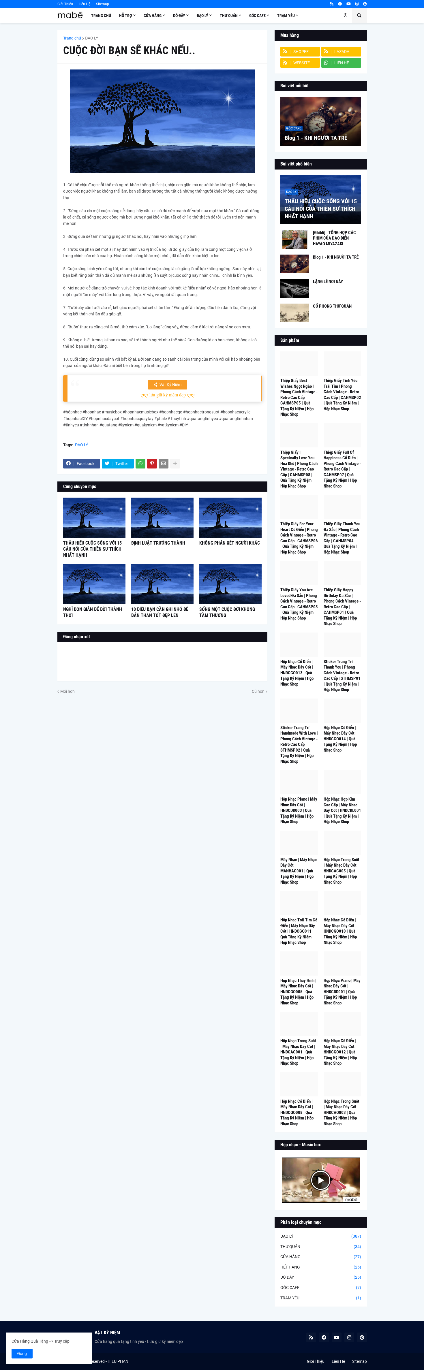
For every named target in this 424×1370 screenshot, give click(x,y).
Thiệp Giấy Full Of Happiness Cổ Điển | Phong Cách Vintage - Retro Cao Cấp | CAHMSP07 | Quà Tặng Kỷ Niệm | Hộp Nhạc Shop (342, 469)
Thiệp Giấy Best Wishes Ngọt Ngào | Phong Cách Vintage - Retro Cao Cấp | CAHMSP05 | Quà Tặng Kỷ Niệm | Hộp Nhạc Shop (299, 397)
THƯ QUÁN (320, 1246)
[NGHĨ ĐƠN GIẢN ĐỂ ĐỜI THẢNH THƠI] (94, 584)
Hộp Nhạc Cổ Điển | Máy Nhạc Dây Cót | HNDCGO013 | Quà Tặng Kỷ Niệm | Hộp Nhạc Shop (297, 673)
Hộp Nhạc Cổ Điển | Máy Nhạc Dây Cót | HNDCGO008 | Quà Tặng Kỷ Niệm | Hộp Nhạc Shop (297, 1112)
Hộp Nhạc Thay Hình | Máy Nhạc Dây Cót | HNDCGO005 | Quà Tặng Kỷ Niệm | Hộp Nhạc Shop (298, 992)
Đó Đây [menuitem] (179, 15)
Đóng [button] (22, 1353)
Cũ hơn (258, 691)
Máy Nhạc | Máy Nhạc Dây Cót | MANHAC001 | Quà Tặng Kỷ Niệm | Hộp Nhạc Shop (298, 871)
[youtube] (348, 4)
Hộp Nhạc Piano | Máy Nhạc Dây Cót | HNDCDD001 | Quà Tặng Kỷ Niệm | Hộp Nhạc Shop (342, 992)
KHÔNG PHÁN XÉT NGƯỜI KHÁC (229, 543)
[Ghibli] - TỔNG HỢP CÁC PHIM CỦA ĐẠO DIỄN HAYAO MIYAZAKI (334, 238)
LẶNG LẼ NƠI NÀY (328, 281)
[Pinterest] (152, 463)
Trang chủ (72, 38)
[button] (345, 15)
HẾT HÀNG (320, 1267)
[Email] (163, 463)
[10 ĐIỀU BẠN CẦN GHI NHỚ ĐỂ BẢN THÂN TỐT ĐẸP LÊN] (162, 584)
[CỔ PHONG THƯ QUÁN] (294, 313)
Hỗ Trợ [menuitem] (125, 15)
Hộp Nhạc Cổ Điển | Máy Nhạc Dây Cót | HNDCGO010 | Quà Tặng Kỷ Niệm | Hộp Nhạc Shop (340, 931)
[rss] (331, 4)
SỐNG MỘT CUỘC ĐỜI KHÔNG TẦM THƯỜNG (227, 612)
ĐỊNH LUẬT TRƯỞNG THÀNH (158, 543)
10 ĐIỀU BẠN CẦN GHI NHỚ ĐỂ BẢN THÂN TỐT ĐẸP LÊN (159, 612)
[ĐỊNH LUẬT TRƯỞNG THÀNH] (162, 518)
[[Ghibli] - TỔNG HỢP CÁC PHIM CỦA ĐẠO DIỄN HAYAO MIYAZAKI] (294, 239)
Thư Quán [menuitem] (229, 15)
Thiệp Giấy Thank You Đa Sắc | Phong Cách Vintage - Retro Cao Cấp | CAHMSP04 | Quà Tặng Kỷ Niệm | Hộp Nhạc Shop (342, 538)
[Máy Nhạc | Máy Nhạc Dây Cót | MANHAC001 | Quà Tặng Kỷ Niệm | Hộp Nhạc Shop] (299, 843)
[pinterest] (365, 4)
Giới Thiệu (65, 4)
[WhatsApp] (140, 463)
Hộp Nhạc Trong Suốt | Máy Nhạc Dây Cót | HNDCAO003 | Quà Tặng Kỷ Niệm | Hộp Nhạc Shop (341, 1112)
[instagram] (357, 4)
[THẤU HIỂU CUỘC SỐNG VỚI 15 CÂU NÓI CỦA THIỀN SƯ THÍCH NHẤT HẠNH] (94, 518)
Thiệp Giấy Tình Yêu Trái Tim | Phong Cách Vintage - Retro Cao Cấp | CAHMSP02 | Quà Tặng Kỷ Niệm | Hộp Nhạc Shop (342, 394)
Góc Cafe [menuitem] (257, 15)
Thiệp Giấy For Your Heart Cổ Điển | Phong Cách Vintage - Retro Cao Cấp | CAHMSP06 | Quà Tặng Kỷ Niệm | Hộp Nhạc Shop (299, 538)
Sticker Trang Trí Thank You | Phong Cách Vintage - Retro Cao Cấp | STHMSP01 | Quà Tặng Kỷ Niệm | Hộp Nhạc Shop (342, 675)
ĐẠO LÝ (91, 38)
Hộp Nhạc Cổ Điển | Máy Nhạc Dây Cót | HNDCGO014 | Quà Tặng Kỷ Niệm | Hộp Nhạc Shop (340, 739)
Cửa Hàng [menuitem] (153, 15)
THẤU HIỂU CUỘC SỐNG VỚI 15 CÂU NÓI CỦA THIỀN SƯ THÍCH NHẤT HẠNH (92, 549)
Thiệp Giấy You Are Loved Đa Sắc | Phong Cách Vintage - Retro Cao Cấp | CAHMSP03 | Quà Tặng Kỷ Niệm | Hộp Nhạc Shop (299, 604)
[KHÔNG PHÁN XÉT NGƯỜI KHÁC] (230, 518)
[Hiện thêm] (175, 463)
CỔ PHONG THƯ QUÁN (332, 306)
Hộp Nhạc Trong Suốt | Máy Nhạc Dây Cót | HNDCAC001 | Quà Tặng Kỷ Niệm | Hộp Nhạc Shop (298, 1052)
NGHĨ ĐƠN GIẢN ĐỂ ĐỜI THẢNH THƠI (92, 612)
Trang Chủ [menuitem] (101, 15)
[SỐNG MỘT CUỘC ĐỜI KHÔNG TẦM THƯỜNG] (230, 584)
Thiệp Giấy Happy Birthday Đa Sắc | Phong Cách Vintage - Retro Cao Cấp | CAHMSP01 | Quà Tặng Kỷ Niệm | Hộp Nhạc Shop (342, 606)
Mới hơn (67, 691)
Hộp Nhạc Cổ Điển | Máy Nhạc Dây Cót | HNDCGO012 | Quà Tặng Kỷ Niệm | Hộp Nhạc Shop (340, 1052)
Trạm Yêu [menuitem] (286, 15)
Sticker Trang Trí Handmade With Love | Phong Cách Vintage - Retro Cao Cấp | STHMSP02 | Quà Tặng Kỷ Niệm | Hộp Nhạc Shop (299, 744)
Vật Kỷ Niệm (170, 384)
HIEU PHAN (118, 1361)
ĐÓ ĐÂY (320, 1277)
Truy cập (62, 1341)
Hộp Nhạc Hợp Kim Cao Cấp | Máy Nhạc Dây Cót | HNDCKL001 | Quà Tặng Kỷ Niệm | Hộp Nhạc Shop (342, 810)
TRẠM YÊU (320, 1298)
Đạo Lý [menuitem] (202, 15)
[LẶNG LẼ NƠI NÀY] (294, 288)
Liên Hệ (84, 4)
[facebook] (340, 4)
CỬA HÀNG (320, 1256)
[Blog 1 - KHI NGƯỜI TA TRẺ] (320, 121)
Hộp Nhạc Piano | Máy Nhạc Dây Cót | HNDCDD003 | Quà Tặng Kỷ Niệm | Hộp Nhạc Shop (298, 810)
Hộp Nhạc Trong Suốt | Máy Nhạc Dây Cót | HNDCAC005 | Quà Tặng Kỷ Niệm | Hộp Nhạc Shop (341, 871)
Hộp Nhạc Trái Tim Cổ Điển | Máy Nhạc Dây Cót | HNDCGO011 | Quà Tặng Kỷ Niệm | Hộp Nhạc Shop (298, 931)
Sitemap (102, 4)
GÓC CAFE (320, 1287)
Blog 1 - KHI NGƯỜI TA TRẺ (316, 137)
